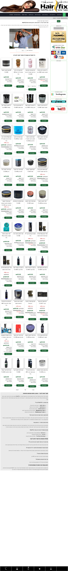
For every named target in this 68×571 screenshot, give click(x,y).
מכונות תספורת (41, 408)
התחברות (58, 18)
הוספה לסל (44, 85)
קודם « (17, 389)
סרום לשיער (42, 407)
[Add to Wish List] (3, 86)
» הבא (33, 389)
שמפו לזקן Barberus (39, 412)
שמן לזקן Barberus (40, 410)
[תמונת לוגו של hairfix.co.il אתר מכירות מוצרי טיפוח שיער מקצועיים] (34, 12)
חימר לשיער (42, 405)
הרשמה (54, 18)
